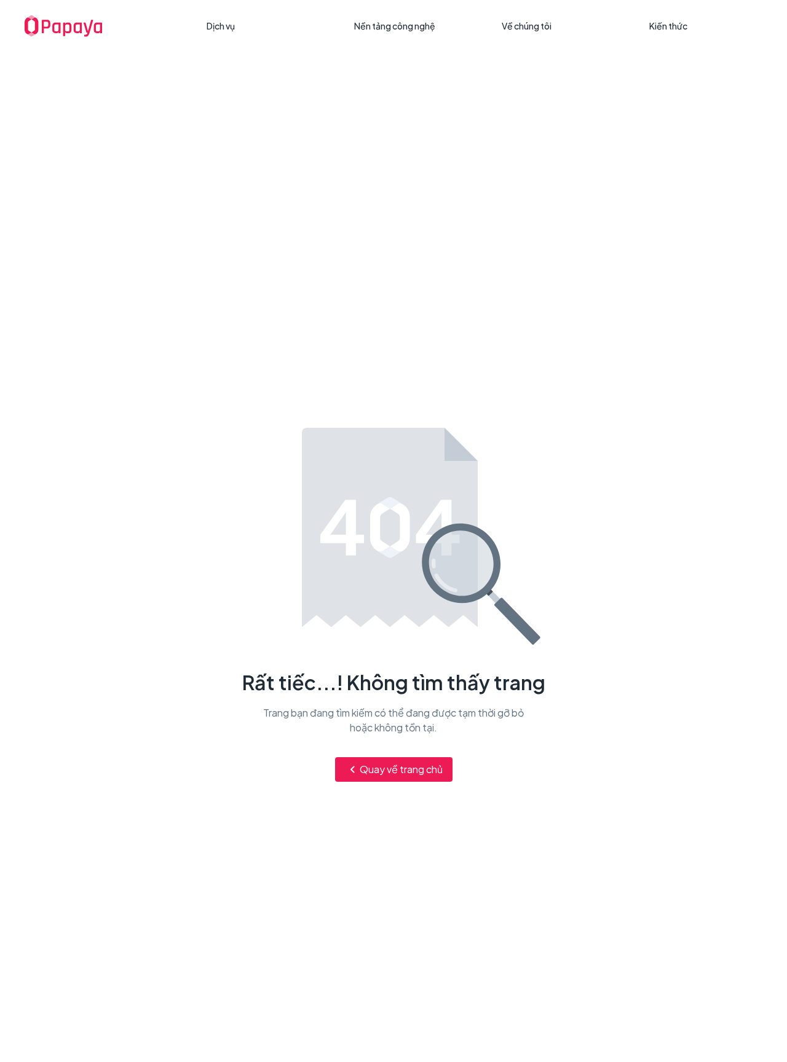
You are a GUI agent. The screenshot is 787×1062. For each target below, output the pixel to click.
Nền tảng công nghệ (394, 25)
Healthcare (236, 72)
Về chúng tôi (527, 25)
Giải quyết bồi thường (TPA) (270, 50)
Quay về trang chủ (401, 769)
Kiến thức (668, 25)
